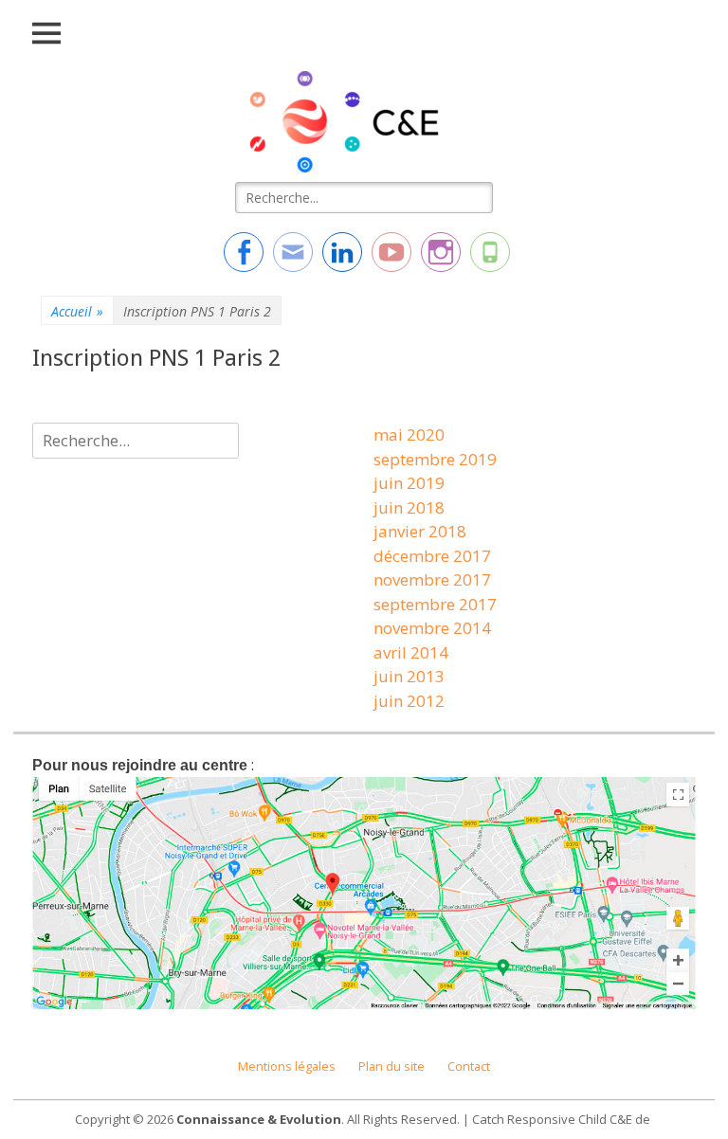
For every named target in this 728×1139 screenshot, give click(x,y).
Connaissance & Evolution (258, 1119)
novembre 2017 (432, 579)
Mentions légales (287, 1066)
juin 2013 (409, 676)
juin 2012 (409, 701)
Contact (468, 1066)
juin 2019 (409, 483)
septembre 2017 (435, 604)
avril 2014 (410, 652)
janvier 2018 (419, 531)
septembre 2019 (435, 459)
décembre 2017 (432, 556)
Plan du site (391, 1066)
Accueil (77, 311)
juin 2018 (409, 507)
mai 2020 (409, 434)
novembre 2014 (432, 628)
